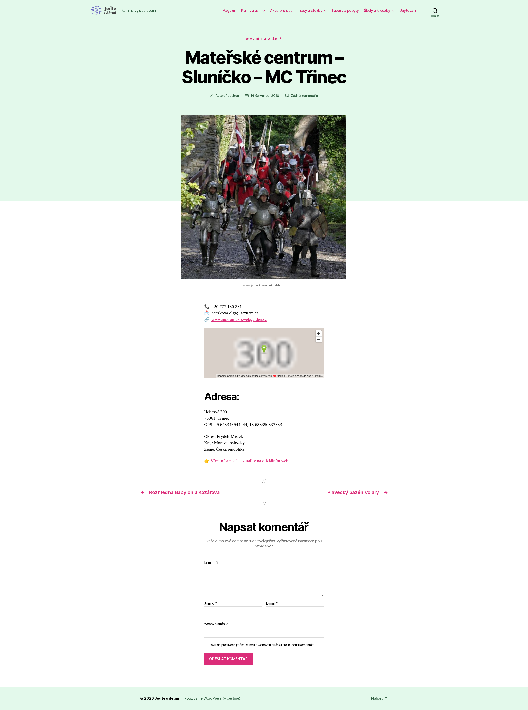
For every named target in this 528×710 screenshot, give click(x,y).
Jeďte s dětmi (166, 698)
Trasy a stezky (310, 10)
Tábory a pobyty (345, 10)
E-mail (272, 603)
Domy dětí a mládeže (264, 39)
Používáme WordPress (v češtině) (212, 698)
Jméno (210, 603)
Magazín (229, 10)
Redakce (232, 96)
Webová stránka (216, 624)
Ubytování (407, 10)
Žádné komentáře (304, 96)
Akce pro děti (281, 10)
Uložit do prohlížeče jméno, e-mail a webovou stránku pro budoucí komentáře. (261, 645)
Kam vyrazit (251, 10)
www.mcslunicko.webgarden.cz (239, 319)
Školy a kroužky (377, 10)
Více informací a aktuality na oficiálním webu (251, 461)
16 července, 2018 (265, 96)
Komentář (211, 563)
